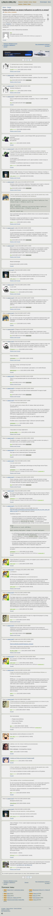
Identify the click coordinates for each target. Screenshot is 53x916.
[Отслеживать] (47, 19)
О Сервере (3, 908)
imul (11, 619)
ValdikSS (12, 760)
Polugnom (12, 292)
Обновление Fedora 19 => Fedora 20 (41, 890)
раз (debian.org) (20, 865)
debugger (12, 855)
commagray (12, 358)
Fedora (8, 895)
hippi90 (11, 69)
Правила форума (9, 908)
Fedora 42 (34, 895)
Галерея (25, 2)
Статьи (30, 2)
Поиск (29, 4)
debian (5, 12)
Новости (20, 2)
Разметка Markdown (18, 908)
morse (11, 222)
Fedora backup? (36, 897)
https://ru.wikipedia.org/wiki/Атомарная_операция (21, 644)
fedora (9, 12)
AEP (11, 867)
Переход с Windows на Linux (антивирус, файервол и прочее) (10, 45)
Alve (11, 792)
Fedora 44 (35, 893)
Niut (11, 32)
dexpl (11, 773)
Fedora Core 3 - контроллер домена (15, 890)
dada (11, 143)
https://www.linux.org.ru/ (5, 911)
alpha (11, 129)
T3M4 (11, 751)
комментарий (10, 75)
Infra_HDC (12, 736)
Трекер (25, 4)
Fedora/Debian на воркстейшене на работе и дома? (26, 10)
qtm (11, 726)
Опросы (20, 4)
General (9, 7)
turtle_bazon (13, 176)
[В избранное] (47, 15)
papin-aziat (12, 563)
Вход (49, 2)
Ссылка (4, 40)
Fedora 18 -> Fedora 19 (12, 897)
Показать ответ (13, 71)
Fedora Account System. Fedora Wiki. (15, 899)
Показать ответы (13, 82)
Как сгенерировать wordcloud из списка (42, 45)
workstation (14, 12)
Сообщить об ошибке (5, 909)
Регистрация (43, 2)
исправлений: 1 (41, 471)
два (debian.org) (28, 865)
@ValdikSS (8, 24)
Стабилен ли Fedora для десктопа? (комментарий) (22, 758)
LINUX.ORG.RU (9, 2)
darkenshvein (13, 370)
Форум (34, 2)
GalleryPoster (13, 803)
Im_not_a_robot (13, 432)
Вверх (50, 908)
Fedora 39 (35, 899)
